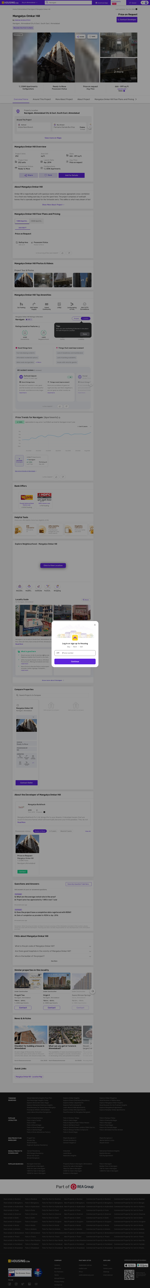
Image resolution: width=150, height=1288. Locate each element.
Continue (75, 661)
